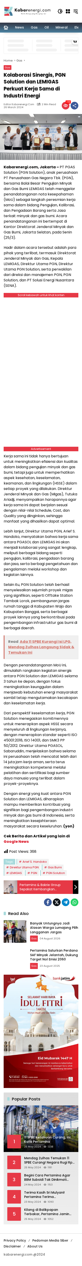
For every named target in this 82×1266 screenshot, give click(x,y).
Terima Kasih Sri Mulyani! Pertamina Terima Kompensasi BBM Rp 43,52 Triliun (46, 1194)
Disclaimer (12, 1246)
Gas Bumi (55, 867)
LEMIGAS (16, 873)
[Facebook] (48, 902)
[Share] (74, 105)
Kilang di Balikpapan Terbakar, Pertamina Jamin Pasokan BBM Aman (46, 1212)
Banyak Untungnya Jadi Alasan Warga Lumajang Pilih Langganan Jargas (54, 927)
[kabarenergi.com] (28, 11)
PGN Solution (55, 873)
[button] (60, 11)
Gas (7, 67)
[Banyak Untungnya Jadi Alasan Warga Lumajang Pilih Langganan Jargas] (15, 931)
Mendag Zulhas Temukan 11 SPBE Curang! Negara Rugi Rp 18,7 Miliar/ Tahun (48, 1160)
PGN (34, 873)
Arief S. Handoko (35, 862)
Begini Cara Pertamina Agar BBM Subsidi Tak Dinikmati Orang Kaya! (47, 1177)
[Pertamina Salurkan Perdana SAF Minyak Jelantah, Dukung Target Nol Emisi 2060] (15, 959)
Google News (16, 841)
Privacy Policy (15, 1240)
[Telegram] (65, 902)
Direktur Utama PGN (24, 867)
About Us (35, 1246)
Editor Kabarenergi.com (19, 104)
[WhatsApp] (74, 902)
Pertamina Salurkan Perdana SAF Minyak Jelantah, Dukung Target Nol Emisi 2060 (54, 955)
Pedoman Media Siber (50, 1240)
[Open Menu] (68, 11)
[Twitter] (57, 902)
